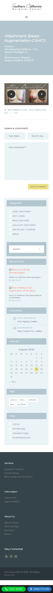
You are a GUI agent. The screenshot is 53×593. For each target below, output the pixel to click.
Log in (16, 424)
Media (16, 234)
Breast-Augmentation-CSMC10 (10, 94)
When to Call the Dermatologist (25, 277)
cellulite (32, 400)
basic (22, 400)
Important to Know (24, 230)
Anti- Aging (19, 216)
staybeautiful (39, 110)
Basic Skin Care (21, 220)
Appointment (11, 501)
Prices (7, 534)
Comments (20, 433)
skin (12, 404)
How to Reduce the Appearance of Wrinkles (25, 296)
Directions (41, 589)
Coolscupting (11, 473)
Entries (19, 429)
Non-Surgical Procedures (18, 477)
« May (13, 382)
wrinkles (21, 404)
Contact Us (10, 498)
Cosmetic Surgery (14, 469)
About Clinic (11, 522)
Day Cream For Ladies (29, 331)
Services (9, 530)
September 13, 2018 (17, 110)
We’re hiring (11, 526)
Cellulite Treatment (24, 225)
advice (13, 400)
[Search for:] (26, 249)
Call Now (15, 589)
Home (8, 46)
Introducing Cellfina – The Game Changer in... (21, 50)
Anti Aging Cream (27, 321)
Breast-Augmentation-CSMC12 (45, 94)
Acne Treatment (22, 211)
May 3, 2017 (16, 280)
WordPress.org (22, 438)
